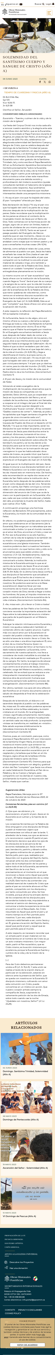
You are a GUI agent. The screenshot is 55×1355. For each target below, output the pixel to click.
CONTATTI (10, 1310)
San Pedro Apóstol (14, 1243)
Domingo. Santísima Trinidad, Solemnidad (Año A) (25, 1073)
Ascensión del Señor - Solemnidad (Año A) (25, 1167)
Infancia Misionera (14, 1239)
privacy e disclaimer (30, 1310)
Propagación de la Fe (15, 1235)
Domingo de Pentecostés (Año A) (21, 1119)
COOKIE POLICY (13, 1313)
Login (49, 4)
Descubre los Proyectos (22, 1262)
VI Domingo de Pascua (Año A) (19, 1216)
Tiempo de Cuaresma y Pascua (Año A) (27, 92)
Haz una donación (19, 1268)
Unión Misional (12, 1247)
